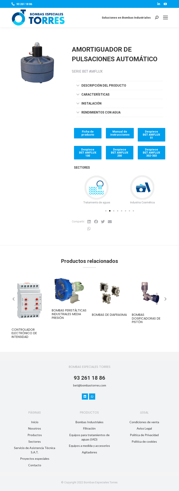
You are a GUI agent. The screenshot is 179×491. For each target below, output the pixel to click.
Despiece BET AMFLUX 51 (151, 134)
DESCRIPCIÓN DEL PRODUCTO (103, 85)
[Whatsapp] (92, 396)
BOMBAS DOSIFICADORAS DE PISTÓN (146, 318)
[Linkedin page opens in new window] (159, 4)
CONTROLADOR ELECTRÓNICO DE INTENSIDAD (24, 333)
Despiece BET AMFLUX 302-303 (151, 152)
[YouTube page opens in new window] (165, 4)
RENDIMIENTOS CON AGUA (100, 112)
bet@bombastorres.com (89, 385)
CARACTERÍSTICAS (95, 94)
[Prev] (157, 38)
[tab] (119, 85)
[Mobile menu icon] (165, 17)
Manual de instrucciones (119, 133)
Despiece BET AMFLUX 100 (87, 152)
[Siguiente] (168, 38)
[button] (106, 210)
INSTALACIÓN (91, 103)
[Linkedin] (85, 396)
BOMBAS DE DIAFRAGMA (109, 315)
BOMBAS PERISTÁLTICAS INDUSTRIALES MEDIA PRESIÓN (69, 314)
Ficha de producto (87, 133)
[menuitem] (35, 422)
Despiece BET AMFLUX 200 (119, 152)
